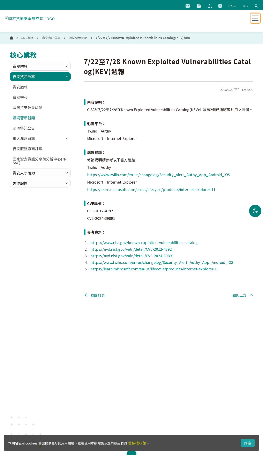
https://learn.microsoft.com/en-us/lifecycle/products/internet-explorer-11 (151, 189)
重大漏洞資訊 (24, 138)
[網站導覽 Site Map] (210, 6)
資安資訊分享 (24, 76)
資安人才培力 (24, 173)
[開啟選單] (255, 18)
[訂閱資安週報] (198, 5)
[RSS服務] (220, 6)
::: (177, 5)
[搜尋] (256, 6)
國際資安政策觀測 (27, 107)
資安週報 (20, 87)
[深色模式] (255, 211)
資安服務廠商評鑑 (27, 148)
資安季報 (20, 97)
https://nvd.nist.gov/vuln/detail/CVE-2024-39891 (132, 255)
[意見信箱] (188, 6)
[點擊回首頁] (30, 17)
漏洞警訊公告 (24, 128)
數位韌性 (20, 183)
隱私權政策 (137, 443)
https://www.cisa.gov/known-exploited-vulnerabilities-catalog (144, 242)
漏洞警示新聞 (78, 38)
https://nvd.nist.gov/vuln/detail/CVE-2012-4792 (131, 249)
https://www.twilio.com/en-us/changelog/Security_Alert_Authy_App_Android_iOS (158, 174)
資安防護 (20, 66)
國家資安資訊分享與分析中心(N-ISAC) (40, 160)
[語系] (232, 5)
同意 (248, 443)
